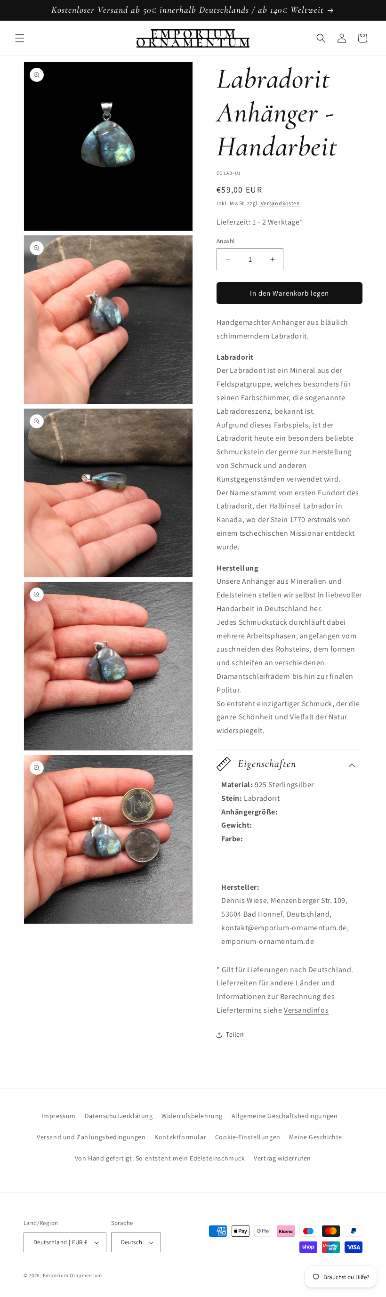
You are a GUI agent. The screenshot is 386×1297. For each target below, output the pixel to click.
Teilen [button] (235, 1034)
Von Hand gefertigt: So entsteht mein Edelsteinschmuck (160, 1158)
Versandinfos (306, 1010)
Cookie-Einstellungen (248, 1137)
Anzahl (225, 241)
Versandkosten (279, 203)
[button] (19, 38)
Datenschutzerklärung (119, 1116)
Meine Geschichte (315, 1137)
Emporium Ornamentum (72, 1275)
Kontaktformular (180, 1137)
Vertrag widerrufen (282, 1158)
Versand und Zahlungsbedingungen (91, 1137)
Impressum (58, 1116)
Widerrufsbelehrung (192, 1116)
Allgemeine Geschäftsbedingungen (285, 1116)
